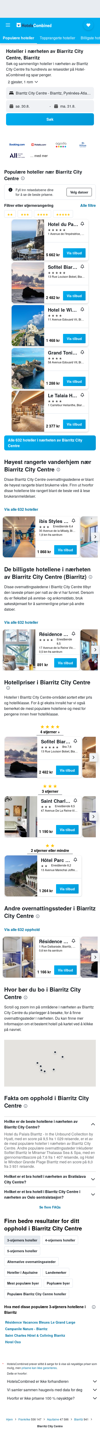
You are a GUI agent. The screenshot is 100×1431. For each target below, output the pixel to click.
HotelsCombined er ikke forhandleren (38, 1381)
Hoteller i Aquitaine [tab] (22, 1272)
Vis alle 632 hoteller (21, 509)
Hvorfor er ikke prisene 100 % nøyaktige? (41, 1398)
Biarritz (78, 1419)
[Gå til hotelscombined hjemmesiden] (34, 25)
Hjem (9, 1419)
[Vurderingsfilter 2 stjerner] (10, 215)
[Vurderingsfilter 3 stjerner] (25, 215)
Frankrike (24, 1419)
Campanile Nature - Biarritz (26, 1328)
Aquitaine (53, 1419)
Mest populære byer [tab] (23, 1283)
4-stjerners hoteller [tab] (60, 1240)
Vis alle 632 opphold (22, 929)
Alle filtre (88, 205)
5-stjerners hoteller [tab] (22, 1250)
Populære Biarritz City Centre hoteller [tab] (36, 1294)
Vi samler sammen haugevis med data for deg (44, 1389)
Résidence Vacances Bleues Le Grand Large (40, 1322)
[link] (50, 442)
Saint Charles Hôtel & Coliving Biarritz (35, 1335)
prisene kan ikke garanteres (39, 1368)
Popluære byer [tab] (58, 1283)
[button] (8, 25)
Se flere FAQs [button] (50, 1207)
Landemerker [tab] (56, 1272)
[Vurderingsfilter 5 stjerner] (63, 215)
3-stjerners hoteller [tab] (22, 1240)
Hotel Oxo (13, 1342)
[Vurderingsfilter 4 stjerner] (42, 215)
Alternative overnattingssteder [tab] (31, 1261)
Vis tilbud (74, 253)
